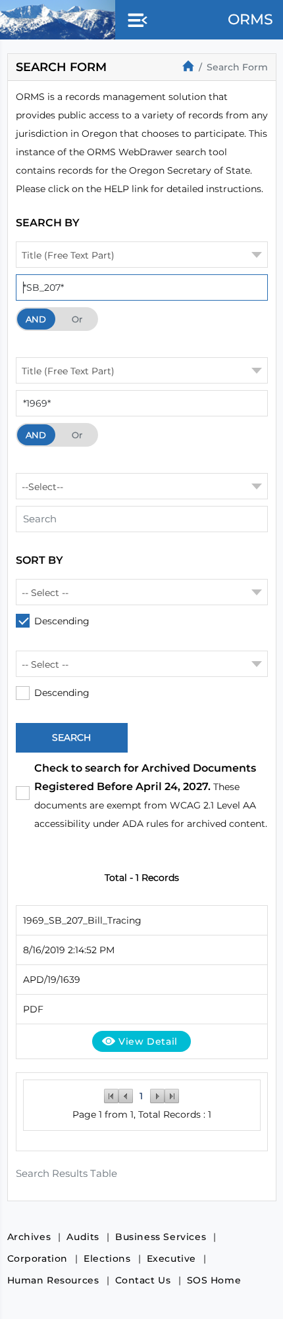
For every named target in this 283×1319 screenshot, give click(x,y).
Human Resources (53, 1280)
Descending (62, 621)
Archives (29, 1237)
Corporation (37, 1258)
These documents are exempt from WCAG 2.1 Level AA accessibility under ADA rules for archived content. (150, 796)
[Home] (188, 66)
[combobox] (142, 254)
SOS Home (214, 1280)
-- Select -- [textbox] (45, 593)
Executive (171, 1258)
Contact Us (143, 1280)
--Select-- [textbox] (42, 487)
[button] (134, 21)
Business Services (160, 1237)
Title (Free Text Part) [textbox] (68, 255)
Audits (82, 1237)
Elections (107, 1258)
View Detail (148, 1041)
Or (77, 319)
